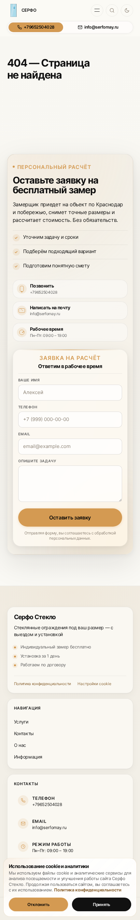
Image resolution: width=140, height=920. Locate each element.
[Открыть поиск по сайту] (112, 10)
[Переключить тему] (127, 10)
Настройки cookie (94, 683)
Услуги (21, 721)
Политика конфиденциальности (42, 683)
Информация (28, 757)
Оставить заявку (70, 517)
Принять (101, 904)
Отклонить (38, 904)
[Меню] (97, 10)
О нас (20, 745)
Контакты (24, 733)
